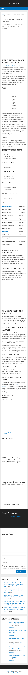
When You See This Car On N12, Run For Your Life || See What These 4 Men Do (14, 609)
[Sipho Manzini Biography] (14, 495)
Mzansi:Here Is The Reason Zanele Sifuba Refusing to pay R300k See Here (14, 584)
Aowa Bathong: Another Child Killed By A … (17, 631)
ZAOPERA (14, 3)
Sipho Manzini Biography (11, 504)
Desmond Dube (7, 206)
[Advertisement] (14, 45)
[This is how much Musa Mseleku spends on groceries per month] (14, 472)
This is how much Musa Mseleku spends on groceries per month (13, 483)
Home (3, 14)
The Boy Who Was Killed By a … (17, 639)
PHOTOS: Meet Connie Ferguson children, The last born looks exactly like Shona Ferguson (13, 460)
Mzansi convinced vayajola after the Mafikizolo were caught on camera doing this (14, 603)
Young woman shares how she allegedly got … (16, 623)
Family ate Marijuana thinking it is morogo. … (17, 656)
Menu (2, 8)
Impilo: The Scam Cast (8, 66)
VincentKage (16, 672)
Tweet (5, 433)
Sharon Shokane (7, 24)
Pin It (9, 433)
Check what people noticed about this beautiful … (17, 648)
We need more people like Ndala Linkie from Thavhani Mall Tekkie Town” (13, 597)
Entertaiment (11, 26)
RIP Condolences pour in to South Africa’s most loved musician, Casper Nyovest (14, 590)
